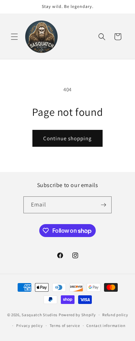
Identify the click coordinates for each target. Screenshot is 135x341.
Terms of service (65, 325)
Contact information (105, 325)
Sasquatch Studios (40, 314)
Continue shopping (67, 138)
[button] (14, 37)
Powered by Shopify (77, 314)
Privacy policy (29, 325)
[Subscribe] (103, 204)
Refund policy (115, 314)
